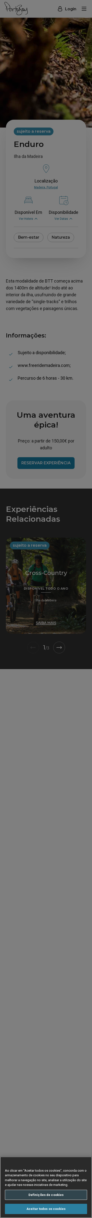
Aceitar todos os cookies (46, 1209)
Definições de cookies (46, 1195)
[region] (46, 1187)
